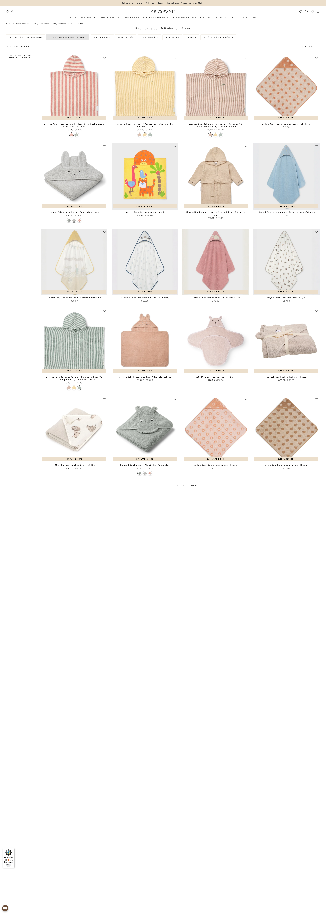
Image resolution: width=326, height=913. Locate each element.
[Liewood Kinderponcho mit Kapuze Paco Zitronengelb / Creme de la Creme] (145, 88)
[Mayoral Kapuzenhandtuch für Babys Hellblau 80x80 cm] (286, 176)
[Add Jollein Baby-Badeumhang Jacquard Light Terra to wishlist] (316, 58)
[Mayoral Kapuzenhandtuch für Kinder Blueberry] (145, 262)
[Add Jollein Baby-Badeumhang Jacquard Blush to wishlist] (246, 399)
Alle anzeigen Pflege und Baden (26, 37)
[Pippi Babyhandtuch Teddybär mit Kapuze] (286, 341)
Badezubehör (172, 37)
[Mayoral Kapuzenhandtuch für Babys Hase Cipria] (215, 262)
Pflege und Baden (41, 24)
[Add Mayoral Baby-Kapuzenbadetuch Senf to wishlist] (175, 146)
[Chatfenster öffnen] (5, 908)
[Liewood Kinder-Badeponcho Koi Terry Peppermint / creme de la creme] (76, 134)
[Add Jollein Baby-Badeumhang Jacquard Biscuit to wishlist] (316, 399)
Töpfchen (191, 37)
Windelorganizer (149, 37)
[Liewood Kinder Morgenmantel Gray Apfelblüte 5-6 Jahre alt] (215, 176)
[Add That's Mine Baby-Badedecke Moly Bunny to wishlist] (246, 310)
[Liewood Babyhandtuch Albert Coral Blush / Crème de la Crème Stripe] (79, 220)
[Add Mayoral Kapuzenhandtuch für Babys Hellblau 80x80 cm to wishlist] (316, 146)
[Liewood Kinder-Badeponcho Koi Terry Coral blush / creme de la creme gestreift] (74, 88)
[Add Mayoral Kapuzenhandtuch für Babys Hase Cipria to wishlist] (246, 231)
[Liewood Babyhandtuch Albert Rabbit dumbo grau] (74, 176)
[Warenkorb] (318, 11)
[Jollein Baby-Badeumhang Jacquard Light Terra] (286, 88)
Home (9, 24)
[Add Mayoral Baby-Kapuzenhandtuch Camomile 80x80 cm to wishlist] (104, 231)
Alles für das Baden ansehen (218, 37)
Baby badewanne (102, 37)
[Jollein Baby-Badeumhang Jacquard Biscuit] (286, 429)
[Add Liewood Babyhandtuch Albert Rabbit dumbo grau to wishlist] (104, 146)
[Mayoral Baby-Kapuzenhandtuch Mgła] (286, 262)
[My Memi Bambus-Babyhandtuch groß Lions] (74, 429)
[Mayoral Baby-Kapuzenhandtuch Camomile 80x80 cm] (74, 262)
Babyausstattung (23, 24)
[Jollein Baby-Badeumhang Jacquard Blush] (215, 429)
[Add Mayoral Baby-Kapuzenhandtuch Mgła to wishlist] (316, 231)
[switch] (8, 865)
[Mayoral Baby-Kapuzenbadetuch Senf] (145, 176)
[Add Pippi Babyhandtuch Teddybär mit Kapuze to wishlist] (316, 310)
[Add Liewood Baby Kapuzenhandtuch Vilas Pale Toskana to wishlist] (175, 310)
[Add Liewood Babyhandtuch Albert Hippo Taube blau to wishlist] (175, 399)
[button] (111, 17)
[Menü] (12, 849)
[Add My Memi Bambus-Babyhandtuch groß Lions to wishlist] (104, 399)
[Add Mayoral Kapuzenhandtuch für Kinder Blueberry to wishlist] (175, 231)
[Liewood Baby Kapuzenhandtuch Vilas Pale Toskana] (145, 341)
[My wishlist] (312, 11)
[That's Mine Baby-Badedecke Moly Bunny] (215, 341)
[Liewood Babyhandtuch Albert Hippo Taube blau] (69, 220)
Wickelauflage (125, 37)
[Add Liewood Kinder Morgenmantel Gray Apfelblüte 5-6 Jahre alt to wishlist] (246, 146)
